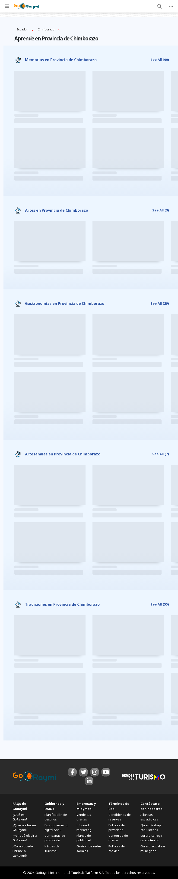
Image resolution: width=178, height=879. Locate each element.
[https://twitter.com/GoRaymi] (83, 772)
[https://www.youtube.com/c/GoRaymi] (105, 772)
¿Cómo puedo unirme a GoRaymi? (23, 851)
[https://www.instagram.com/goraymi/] (94, 772)
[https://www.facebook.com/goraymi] (72, 772)
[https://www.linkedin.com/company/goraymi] (89, 781)
